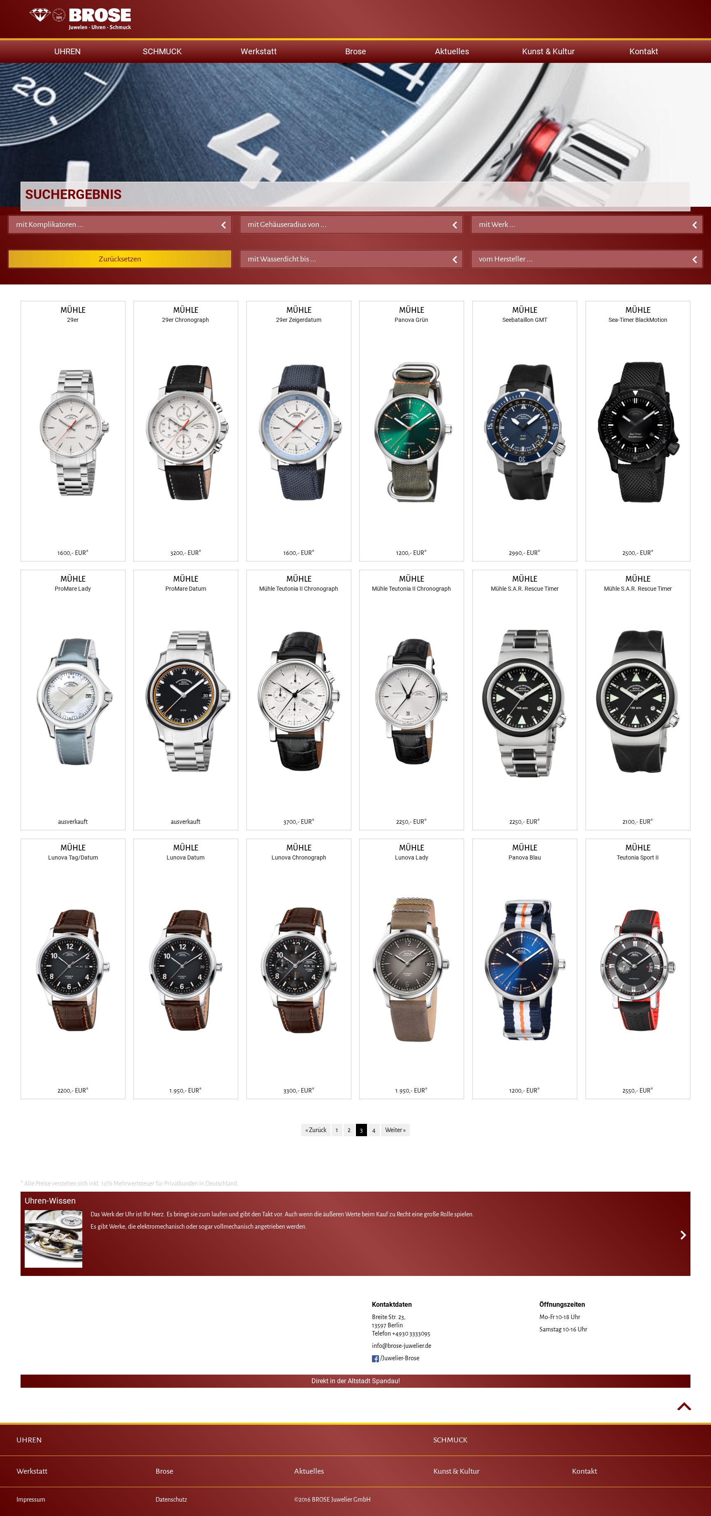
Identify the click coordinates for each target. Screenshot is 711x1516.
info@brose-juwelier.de (401, 1346)
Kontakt (644, 51)
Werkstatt (259, 51)
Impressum (30, 1499)
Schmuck (162, 51)
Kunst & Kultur (548, 51)
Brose (355, 51)
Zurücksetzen (120, 259)
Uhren (67, 51)
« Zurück (315, 1130)
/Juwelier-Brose (399, 1358)
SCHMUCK (450, 1440)
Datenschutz (171, 1499)
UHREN (29, 1440)
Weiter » (395, 1130)
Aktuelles (452, 51)
